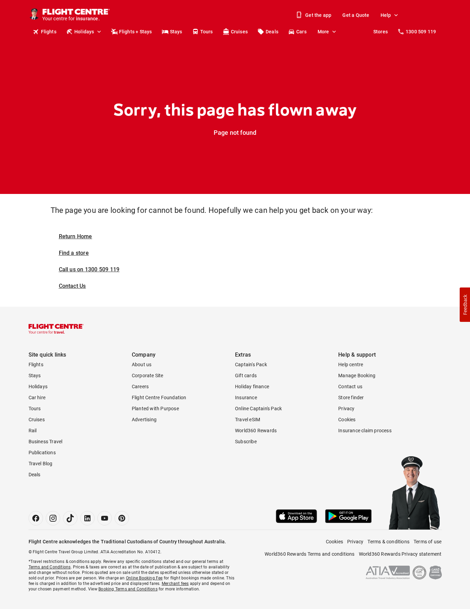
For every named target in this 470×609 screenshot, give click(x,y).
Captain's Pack (251, 364)
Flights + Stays (135, 31)
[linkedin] (87, 518)
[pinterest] (122, 518)
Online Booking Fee (144, 578)
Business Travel (46, 441)
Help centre (350, 364)
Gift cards (246, 375)
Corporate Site (147, 375)
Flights (48, 31)
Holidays (84, 31)
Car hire (37, 397)
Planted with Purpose (155, 408)
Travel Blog (41, 463)
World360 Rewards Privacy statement (400, 554)
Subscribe (246, 441)
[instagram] (53, 518)
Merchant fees (175, 583)
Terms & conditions (388, 541)
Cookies (346, 419)
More (323, 31)
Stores (380, 31)
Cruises (239, 31)
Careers (140, 386)
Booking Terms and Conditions (128, 589)
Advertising (144, 419)
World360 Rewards (256, 430)
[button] (465, 304)
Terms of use (427, 541)
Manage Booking (356, 375)
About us (142, 364)
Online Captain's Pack (258, 408)
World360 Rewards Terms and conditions (309, 554)
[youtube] (104, 518)
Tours (206, 31)
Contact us (350, 386)
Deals (272, 31)
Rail (33, 430)
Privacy (346, 408)
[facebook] (36, 518)
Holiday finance (252, 386)
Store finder (351, 397)
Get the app (318, 15)
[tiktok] (70, 518)
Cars (301, 31)
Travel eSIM (247, 419)
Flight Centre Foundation (159, 397)
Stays (176, 31)
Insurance (246, 397)
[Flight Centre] (56, 329)
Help (386, 15)
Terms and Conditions (50, 567)
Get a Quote (355, 15)
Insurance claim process (365, 430)
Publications (42, 452)
